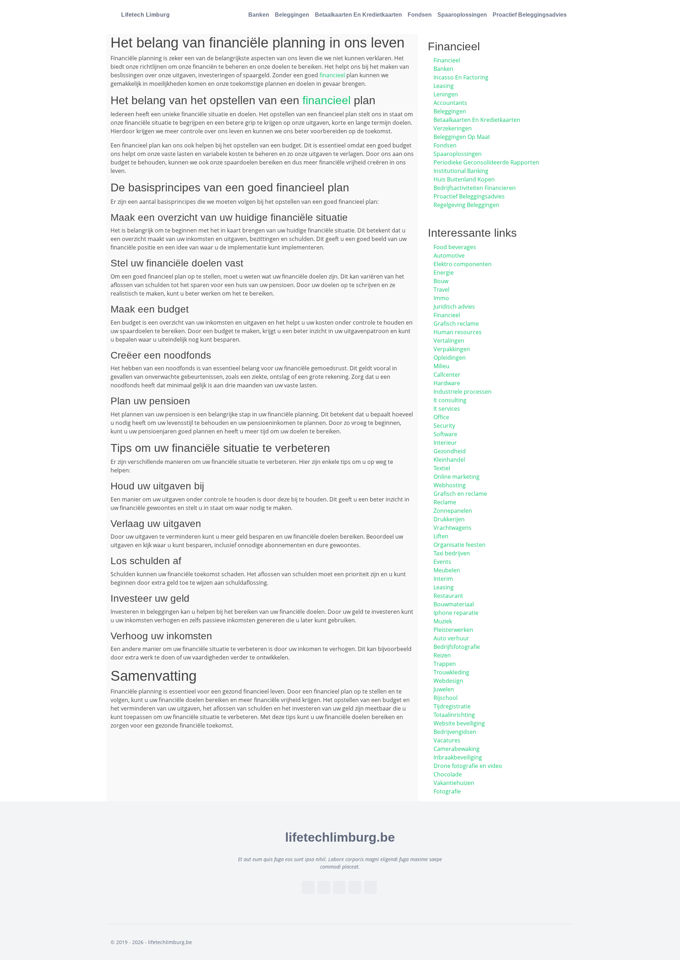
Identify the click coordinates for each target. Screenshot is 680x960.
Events (442, 562)
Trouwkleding (451, 672)
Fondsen (420, 15)
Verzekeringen (453, 128)
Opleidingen (450, 357)
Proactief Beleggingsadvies (530, 15)
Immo (441, 298)
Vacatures (447, 740)
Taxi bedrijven (452, 553)
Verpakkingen (452, 349)
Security (444, 426)
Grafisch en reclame (460, 494)
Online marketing (457, 477)
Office (441, 417)
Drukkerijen (449, 519)
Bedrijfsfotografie (457, 647)
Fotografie (447, 791)
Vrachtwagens (452, 528)
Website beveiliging (459, 723)
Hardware (447, 383)
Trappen (445, 664)
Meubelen (447, 570)
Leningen (446, 94)
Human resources (458, 332)
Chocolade (448, 774)
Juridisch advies (454, 306)
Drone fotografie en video (468, 766)
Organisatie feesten (460, 545)
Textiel (442, 468)
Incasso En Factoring (461, 77)
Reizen (442, 655)
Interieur (445, 443)
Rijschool (446, 698)
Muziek (443, 621)
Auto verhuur (451, 638)
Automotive (449, 255)
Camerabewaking (457, 749)
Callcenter (447, 374)
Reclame (445, 502)
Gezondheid (450, 451)
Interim (443, 579)
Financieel (447, 60)
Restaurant (448, 596)
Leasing (444, 86)
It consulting (450, 400)
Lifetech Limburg (145, 15)
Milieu (441, 366)
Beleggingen (292, 15)
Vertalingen (449, 340)
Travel (441, 289)
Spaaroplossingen (462, 15)
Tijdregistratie (452, 706)
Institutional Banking (461, 171)
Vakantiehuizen (454, 783)
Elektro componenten (463, 264)
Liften (441, 536)
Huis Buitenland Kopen (464, 179)
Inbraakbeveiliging (458, 757)
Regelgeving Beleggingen (466, 205)
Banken (258, 15)
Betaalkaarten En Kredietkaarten (358, 15)
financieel (332, 75)
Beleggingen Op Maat (462, 137)
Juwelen (444, 689)
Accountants (450, 103)
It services (447, 408)
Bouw (441, 281)
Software (445, 434)
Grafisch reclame (456, 323)
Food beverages (455, 247)
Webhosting (450, 485)
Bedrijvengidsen (455, 732)
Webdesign (448, 681)
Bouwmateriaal (454, 604)
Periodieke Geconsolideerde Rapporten (486, 162)
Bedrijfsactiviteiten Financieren (475, 188)
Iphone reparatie (456, 613)
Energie (444, 272)
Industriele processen (463, 391)
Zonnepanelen (453, 511)
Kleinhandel (449, 460)
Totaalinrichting (454, 715)
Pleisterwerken (453, 630)
